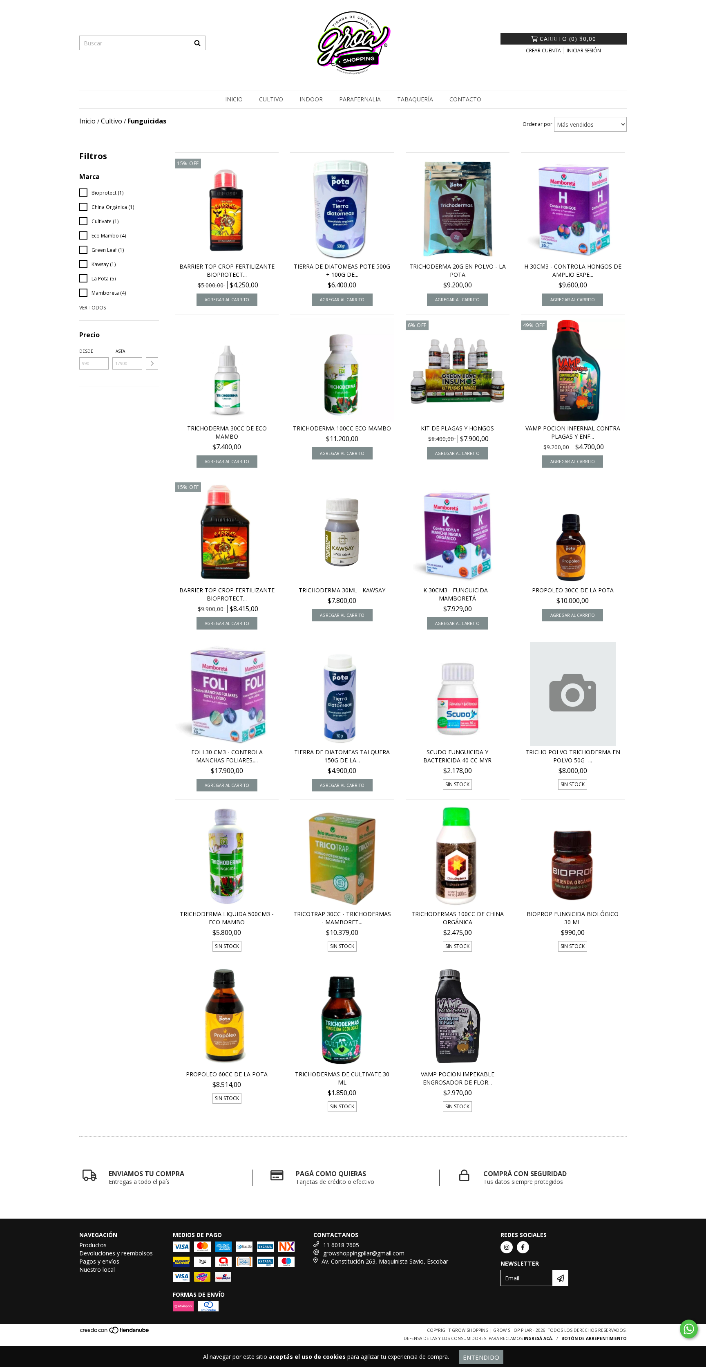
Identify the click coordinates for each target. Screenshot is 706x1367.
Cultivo (271, 99)
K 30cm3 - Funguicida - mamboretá (457, 594)
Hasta (118, 351)
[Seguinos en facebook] (523, 1247)
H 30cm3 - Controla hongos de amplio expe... (572, 270)
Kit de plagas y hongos (457, 428)
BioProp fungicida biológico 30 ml (573, 918)
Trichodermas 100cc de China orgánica (457, 918)
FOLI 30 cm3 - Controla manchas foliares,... (227, 756)
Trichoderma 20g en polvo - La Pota (457, 270)
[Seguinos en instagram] (506, 1247)
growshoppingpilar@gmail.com (363, 1253)
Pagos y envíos (99, 1261)
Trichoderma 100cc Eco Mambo (342, 428)
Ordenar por (537, 124)
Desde (86, 351)
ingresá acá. (538, 1338)
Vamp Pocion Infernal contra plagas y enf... (572, 432)
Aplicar (152, 363)
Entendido (481, 1357)
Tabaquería (415, 99)
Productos (93, 1245)
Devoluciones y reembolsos (116, 1253)
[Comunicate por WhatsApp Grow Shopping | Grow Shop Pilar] (689, 1329)
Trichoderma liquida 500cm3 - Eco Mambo (227, 918)
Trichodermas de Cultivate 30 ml (342, 1078)
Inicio (234, 99)
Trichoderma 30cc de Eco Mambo (227, 432)
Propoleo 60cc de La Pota (227, 1074)
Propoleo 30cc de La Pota (573, 590)
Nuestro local (97, 1269)
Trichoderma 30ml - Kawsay (342, 590)
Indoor (311, 99)
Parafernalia (360, 99)
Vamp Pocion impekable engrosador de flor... (457, 1078)
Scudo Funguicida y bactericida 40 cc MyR (457, 756)
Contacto (465, 99)
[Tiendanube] (115, 1333)
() (568, 39)
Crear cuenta (543, 50)
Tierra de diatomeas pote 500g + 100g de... (342, 270)
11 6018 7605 (341, 1245)
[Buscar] (197, 43)
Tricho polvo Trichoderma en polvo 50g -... (572, 756)
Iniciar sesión (584, 50)
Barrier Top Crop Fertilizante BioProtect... (227, 270)
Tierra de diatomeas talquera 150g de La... (342, 756)
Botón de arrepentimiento (594, 1338)
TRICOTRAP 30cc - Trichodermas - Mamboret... (342, 918)
